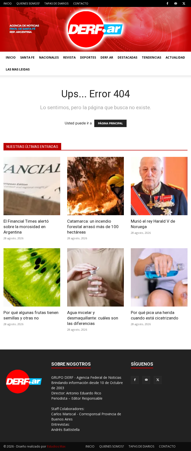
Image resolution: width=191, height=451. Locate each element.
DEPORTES (88, 57)
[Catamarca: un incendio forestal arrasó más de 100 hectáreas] (95, 186)
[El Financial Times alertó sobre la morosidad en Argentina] (31, 186)
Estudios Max (56, 446)
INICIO (7, 3)
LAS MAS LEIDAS (18, 69)
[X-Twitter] (184, 3)
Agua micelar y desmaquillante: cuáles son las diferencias (92, 318)
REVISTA (69, 57)
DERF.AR (106, 57)
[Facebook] (167, 3)
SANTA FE (27, 57)
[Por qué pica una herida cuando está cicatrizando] (159, 277)
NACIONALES (49, 57)
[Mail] (175, 3)
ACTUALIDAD (175, 57)
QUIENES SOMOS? (28, 3)
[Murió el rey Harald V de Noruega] (159, 186)
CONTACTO (80, 3)
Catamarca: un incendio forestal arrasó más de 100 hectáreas (93, 227)
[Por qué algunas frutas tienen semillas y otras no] (31, 277)
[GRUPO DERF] (95, 29)
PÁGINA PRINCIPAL (110, 123)
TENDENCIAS (151, 57)
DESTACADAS (127, 57)
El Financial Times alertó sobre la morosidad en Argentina (26, 227)
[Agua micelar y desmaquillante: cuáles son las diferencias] (95, 277)
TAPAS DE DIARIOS (56, 3)
